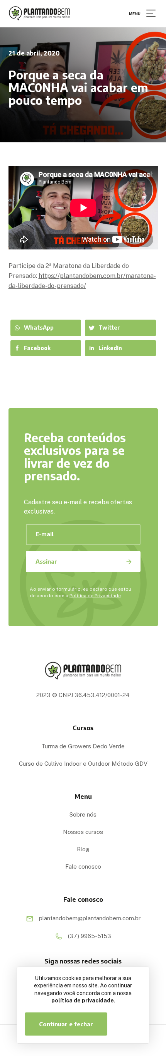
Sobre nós (83, 814)
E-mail (45, 534)
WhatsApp (39, 327)
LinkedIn (110, 348)
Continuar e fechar (66, 1024)
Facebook (37, 348)
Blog (83, 849)
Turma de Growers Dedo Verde (83, 746)
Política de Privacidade (95, 595)
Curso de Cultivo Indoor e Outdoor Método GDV (83, 763)
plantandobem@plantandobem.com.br (89, 918)
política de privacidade (82, 1000)
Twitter (109, 327)
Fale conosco (83, 866)
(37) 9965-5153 (88, 936)
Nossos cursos (83, 832)
